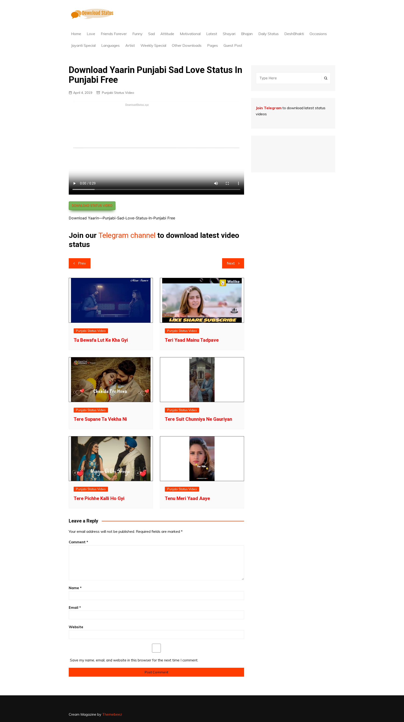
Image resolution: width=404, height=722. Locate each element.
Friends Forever (114, 33)
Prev (82, 263)
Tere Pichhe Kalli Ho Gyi (99, 498)
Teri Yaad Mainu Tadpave (192, 340)
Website (76, 627)
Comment (78, 542)
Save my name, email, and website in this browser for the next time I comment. (134, 660)
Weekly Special (153, 45)
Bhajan (247, 33)
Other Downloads (187, 45)
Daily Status (268, 33)
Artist (130, 45)
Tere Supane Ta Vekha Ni (100, 419)
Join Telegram (268, 107)
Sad (151, 33)
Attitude (167, 33)
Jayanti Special (83, 45)
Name (75, 588)
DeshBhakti (294, 33)
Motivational (190, 33)
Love (91, 33)
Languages (110, 45)
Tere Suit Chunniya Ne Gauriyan (198, 419)
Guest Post (233, 45)
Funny (137, 33)
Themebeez (112, 714)
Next (231, 263)
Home (76, 33)
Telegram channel (126, 235)
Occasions (318, 33)
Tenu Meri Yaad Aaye (187, 498)
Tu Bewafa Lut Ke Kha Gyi (101, 340)
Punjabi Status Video (118, 93)
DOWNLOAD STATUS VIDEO (92, 205)
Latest (211, 33)
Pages (212, 45)
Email (75, 607)
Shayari (229, 33)
